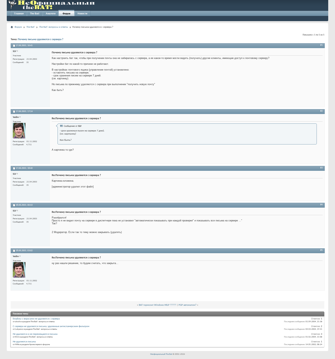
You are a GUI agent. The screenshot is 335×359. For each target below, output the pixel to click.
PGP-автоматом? (187, 305)
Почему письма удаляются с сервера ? (40, 39)
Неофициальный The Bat (161, 354)
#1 (321, 45)
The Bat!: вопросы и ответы (53, 27)
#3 (321, 168)
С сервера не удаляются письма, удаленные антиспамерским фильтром (51, 326)
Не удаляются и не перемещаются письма (35, 334)
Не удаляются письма (24, 341)
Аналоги (50, 13)
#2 (321, 111)
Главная (19, 13)
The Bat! (34, 13)
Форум (66, 13)
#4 (321, 205)
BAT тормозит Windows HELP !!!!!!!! (157, 305)
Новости (82, 13)
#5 (321, 250)
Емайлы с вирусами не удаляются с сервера (36, 319)
